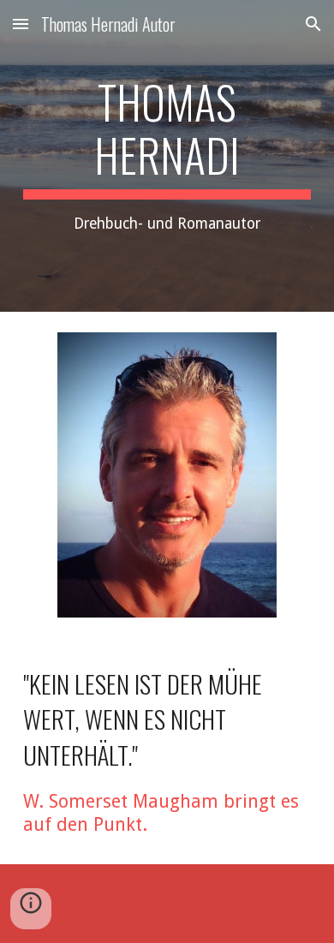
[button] (20, 23)
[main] (167, 156)
